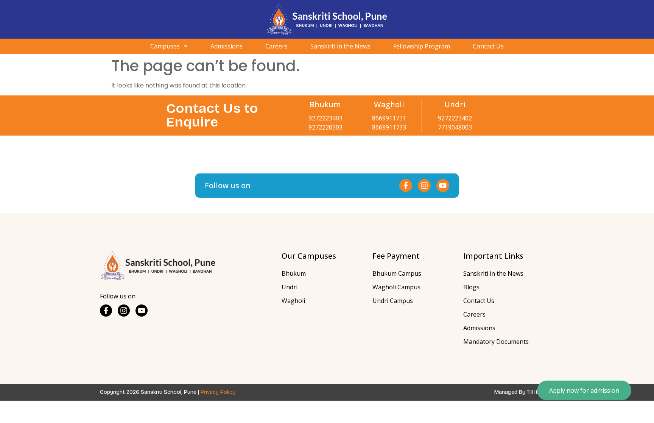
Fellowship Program (421, 46)
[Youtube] (442, 185)
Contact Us (488, 46)
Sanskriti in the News (340, 46)
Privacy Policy (218, 392)
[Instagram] (424, 185)
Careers (276, 46)
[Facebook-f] (405, 185)
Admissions (226, 46)
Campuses (165, 46)
